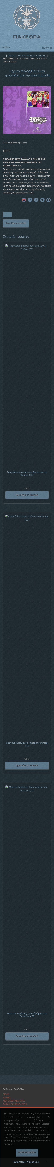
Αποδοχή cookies (27, 1152)
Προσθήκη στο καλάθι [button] (27, 495)
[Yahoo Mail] (30, 200)
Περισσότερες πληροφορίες (26, 1162)
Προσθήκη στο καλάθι (16, 223)
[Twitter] (42, 200)
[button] (47, 90)
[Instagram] (36, 200)
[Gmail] (24, 200)
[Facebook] (48, 200)
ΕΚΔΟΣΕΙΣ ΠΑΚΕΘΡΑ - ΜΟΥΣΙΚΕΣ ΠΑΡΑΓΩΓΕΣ (27, 56)
